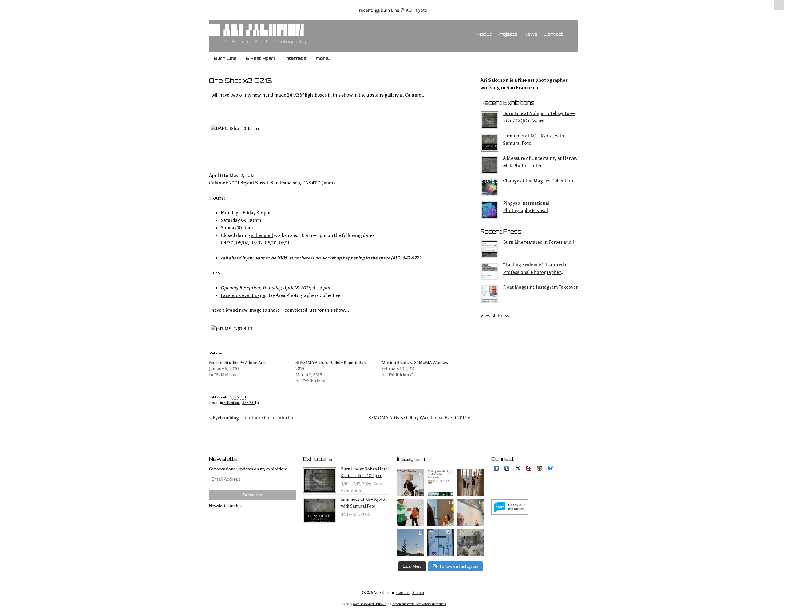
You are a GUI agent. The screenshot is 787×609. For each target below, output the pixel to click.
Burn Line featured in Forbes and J (538, 242)
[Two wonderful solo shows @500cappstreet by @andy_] (470, 482)
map (328, 183)
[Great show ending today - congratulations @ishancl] (410, 512)
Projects (508, 34)
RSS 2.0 (248, 403)
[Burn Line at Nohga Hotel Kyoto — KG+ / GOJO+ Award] (490, 120)
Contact (553, 34)
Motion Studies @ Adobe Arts (238, 362)
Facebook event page (243, 295)
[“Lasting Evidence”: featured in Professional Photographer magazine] (490, 271)
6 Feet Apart (260, 58)
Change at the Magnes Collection (538, 181)
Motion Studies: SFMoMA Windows (416, 362)
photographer (552, 80)
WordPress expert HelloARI (369, 604)
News (531, 34)
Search (418, 593)
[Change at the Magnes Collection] (490, 187)
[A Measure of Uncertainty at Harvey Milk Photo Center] (490, 165)
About (484, 34)
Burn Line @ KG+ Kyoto (404, 10)
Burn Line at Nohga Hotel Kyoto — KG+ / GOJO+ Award (539, 117)
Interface (295, 58)
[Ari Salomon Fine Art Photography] (263, 33)
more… (323, 58)
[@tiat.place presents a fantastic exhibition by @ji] (440, 512)
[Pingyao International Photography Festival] (490, 210)
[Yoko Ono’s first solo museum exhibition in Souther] (470, 512)
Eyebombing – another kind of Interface (253, 418)
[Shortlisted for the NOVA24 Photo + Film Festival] (470, 542)
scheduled (262, 235)
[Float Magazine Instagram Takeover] (490, 294)
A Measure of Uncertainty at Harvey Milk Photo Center (540, 162)
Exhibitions (231, 403)
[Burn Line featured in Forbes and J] (490, 249)
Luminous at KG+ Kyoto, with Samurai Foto (533, 139)
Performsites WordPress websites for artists (419, 604)
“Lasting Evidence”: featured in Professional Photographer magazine (536, 269)
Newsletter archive (226, 505)
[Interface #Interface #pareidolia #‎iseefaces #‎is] (440, 542)
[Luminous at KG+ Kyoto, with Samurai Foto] (490, 143)
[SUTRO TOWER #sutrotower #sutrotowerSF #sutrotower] (410, 542)
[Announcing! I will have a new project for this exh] (440, 482)
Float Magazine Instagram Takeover (540, 287)
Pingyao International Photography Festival (526, 206)
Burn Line (225, 58)
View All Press (495, 315)
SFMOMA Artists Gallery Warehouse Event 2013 (419, 418)
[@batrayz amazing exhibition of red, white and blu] (410, 482)
